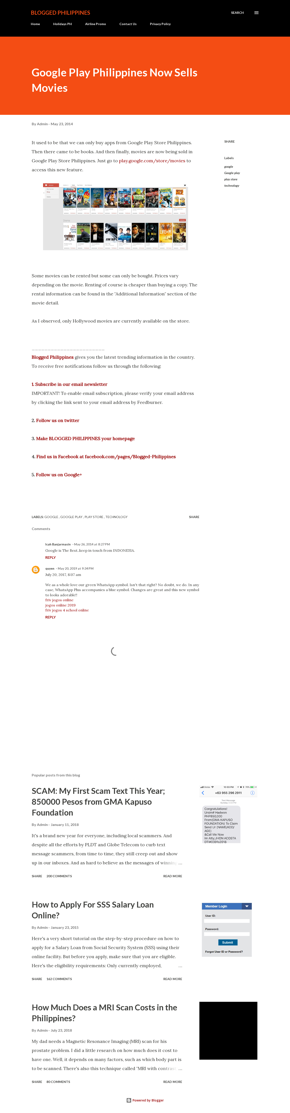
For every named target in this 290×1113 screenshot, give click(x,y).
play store (230, 179)
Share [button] (229, 141)
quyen (49, 568)
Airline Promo (95, 24)
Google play (232, 173)
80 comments (58, 1082)
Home (35, 24)
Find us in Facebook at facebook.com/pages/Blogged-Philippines (106, 456)
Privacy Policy (160, 24)
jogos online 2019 (60, 605)
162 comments (59, 979)
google (228, 166)
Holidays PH (62, 24)
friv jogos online (59, 600)
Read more (172, 876)
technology (231, 185)
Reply (50, 557)
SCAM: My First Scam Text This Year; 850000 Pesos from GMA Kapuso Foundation (98, 801)
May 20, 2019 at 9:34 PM (76, 568)
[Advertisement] (108, 716)
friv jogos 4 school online (67, 610)
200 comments (59, 876)
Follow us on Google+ (59, 474)
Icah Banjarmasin (58, 544)
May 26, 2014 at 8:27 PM (92, 544)
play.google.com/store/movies (152, 160)
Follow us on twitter (57, 420)
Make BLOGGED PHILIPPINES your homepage (85, 438)
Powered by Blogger (148, 1100)
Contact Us (128, 24)
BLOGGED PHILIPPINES (60, 12)
